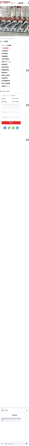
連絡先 (11, 122)
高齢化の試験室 (6, 75)
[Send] (27, 443)
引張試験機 (5, 51)
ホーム (1, 38)
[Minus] (27, 410)
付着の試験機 (5, 59)
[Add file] (2, 443)
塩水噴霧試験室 (6, 80)
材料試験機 (5, 53)
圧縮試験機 (5, 56)
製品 (6, 38)
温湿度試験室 (5, 67)
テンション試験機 (6, 45)
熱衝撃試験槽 (5, 70)
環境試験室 (5, 64)
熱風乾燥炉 (5, 72)
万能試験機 (5, 48)
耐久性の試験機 (6, 83)
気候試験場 (5, 78)
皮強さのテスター (6, 61)
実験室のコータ (6, 86)
